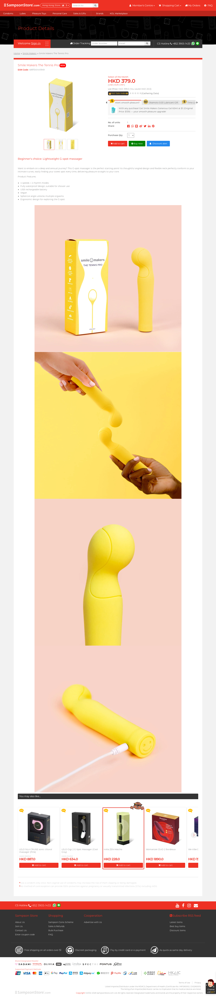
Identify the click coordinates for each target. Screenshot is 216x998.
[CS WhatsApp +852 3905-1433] (193, 43)
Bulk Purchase (55, 930)
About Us (20, 922)
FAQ (50, 934)
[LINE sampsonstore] (197, 43)
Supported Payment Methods (28, 969)
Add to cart (119, 143)
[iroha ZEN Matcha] (123, 828)
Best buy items (177, 926)
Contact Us (21, 930)
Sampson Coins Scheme (60, 922)
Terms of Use (184, 983)
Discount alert (159, 143)
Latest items (176, 922)
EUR (116, 85)
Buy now (138, 143)
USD (111, 85)
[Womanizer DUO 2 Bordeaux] (165, 828)
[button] (194, 835)
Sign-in (36, 43)
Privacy (198, 983)
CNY (122, 85)
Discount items (178, 930)
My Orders (194, 5)
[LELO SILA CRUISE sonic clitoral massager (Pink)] (39, 828)
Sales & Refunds (56, 926)
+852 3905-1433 (181, 43)
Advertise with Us (93, 922)
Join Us (19, 926)
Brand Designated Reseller (26, 961)
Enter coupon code (25, 934)
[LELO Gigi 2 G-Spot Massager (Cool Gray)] (81, 828)
